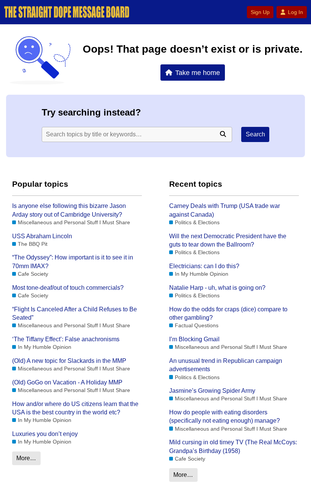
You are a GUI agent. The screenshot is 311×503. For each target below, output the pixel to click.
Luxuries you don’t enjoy (45, 434)
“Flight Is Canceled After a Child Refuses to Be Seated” (74, 313)
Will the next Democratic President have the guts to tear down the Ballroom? (227, 240)
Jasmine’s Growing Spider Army (212, 390)
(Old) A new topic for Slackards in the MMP (69, 361)
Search (255, 134)
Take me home (197, 73)
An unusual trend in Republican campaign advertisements (225, 365)
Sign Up (260, 12)
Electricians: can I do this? (204, 266)
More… (26, 458)
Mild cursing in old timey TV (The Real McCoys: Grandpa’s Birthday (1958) (233, 446)
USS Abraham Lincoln (42, 236)
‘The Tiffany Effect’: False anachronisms (65, 339)
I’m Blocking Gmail (194, 339)
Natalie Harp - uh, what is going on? (217, 287)
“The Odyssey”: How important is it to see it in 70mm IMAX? (72, 261)
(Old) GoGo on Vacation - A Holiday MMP (67, 382)
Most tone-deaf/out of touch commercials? (68, 287)
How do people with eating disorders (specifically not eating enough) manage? (224, 416)
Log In (295, 12)
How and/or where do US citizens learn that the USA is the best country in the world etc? (75, 408)
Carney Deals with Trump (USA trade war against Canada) (224, 210)
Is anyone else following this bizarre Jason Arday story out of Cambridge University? (69, 210)
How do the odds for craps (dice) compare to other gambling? (228, 313)
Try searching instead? (91, 112)
